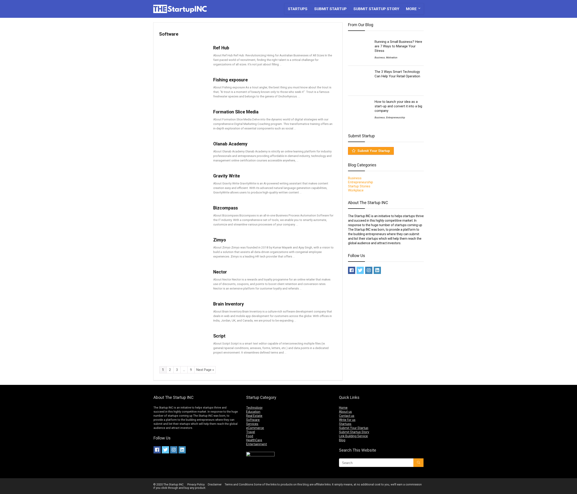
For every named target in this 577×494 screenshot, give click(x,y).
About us (345, 412)
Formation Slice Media (236, 112)
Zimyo (219, 240)
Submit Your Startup (373, 151)
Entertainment (256, 444)
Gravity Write (226, 176)
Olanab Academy (230, 144)
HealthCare (254, 440)
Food (249, 436)
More (411, 9)
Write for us (347, 420)
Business (380, 57)
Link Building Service (353, 436)
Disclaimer (215, 484)
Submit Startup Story (376, 9)
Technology (254, 407)
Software (253, 420)
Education (253, 412)
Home (343, 407)
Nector (220, 272)
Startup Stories (359, 186)
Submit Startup (330, 9)
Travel (250, 432)
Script (219, 336)
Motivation (391, 57)
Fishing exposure (230, 80)
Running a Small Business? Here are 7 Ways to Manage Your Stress (398, 46)
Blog (342, 440)
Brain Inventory (228, 304)
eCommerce (255, 428)
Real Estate (254, 416)
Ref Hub (221, 48)
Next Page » (205, 370)
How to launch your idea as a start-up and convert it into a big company (398, 106)
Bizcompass (225, 208)
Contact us (346, 416)
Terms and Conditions (239, 484)
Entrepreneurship (395, 117)
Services (252, 424)
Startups (297, 9)
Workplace (356, 190)
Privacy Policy (196, 484)
